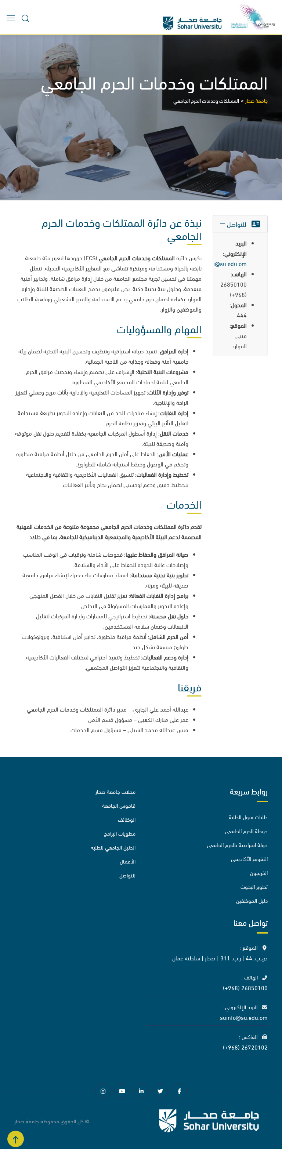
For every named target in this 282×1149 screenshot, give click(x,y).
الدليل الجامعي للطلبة (113, 847)
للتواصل (127, 875)
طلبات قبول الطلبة (248, 816)
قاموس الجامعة (118, 805)
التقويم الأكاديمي (249, 858)
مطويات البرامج (119, 833)
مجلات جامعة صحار (115, 791)
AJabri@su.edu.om (222, 263)
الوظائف (126, 819)
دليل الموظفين (252, 900)
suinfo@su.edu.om (244, 1016)
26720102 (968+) (245, 1046)
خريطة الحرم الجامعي (246, 830)
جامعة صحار (26, 1121)
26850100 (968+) (245, 987)
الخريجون (259, 872)
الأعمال (127, 861)
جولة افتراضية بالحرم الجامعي (237, 844)
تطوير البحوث (254, 886)
